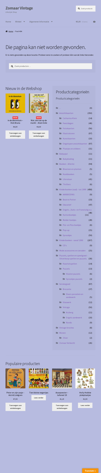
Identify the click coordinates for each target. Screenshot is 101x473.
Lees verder (38, 398)
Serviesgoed (64, 284)
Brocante (67, 289)
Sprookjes (67, 235)
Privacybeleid (11, 444)
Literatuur (67, 179)
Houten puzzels (73, 274)
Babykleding (68, 159)
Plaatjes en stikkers (71, 148)
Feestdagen (68, 123)
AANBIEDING (68, 194)
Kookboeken (68, 174)
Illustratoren (69, 133)
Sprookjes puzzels (74, 279)
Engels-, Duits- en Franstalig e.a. (77, 209)
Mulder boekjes (69, 220)
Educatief (67, 204)
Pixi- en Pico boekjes (72, 225)
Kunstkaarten (69, 138)
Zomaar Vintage (19, 8)
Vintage (66, 307)
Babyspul (63, 153)
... (59, 108)
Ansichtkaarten (66, 113)
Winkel (18, 21)
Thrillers (67, 184)
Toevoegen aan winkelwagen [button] (15, 134)
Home (8, 21)
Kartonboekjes (69, 215)
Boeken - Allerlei (66, 164)
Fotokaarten (68, 128)
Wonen (62, 332)
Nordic (69, 322)
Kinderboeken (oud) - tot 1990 (72, 189)
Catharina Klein (70, 118)
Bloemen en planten (72, 169)
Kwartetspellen (70, 263)
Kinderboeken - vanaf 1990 (71, 240)
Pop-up (66, 230)
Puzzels (66, 268)
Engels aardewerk (74, 317)
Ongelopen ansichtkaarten (75, 143)
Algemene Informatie (39, 21)
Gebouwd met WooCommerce (32, 444)
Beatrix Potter (69, 199)
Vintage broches (66, 327)
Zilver (65, 337)
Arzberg (69, 312)
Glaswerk (67, 302)
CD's (65, 245)
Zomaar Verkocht (67, 343)
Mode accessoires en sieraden (72, 250)
